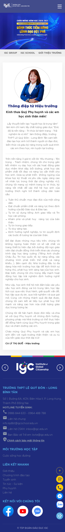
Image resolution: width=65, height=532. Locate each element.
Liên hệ (7, 492)
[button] (5, 367)
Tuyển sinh (9, 480)
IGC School (28, 53)
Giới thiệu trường (49, 53)
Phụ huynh (9, 488)
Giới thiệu (8, 471)
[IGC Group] (32, 368)
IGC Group (10, 53)
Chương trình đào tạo (16, 475)
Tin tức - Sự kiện (13, 484)
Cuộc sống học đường (16, 456)
